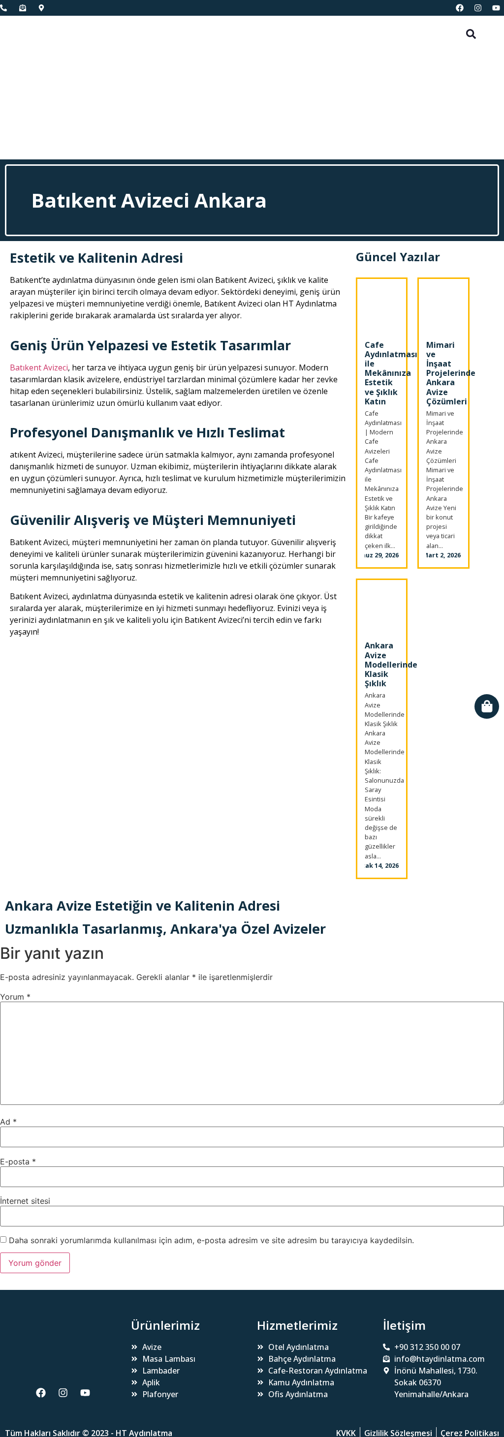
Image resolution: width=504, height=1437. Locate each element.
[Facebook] (460, 8)
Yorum (15, 997)
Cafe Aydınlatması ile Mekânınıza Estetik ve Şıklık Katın (391, 373)
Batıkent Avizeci (39, 367)
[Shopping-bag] (486, 706)
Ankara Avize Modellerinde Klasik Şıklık (391, 664)
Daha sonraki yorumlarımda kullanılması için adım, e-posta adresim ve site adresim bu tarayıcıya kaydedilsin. (211, 1240)
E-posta (18, 1161)
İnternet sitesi (25, 1201)
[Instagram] (478, 8)
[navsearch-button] (471, 33)
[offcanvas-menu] (12, 88)
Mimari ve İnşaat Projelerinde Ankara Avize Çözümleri (450, 373)
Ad (8, 1122)
